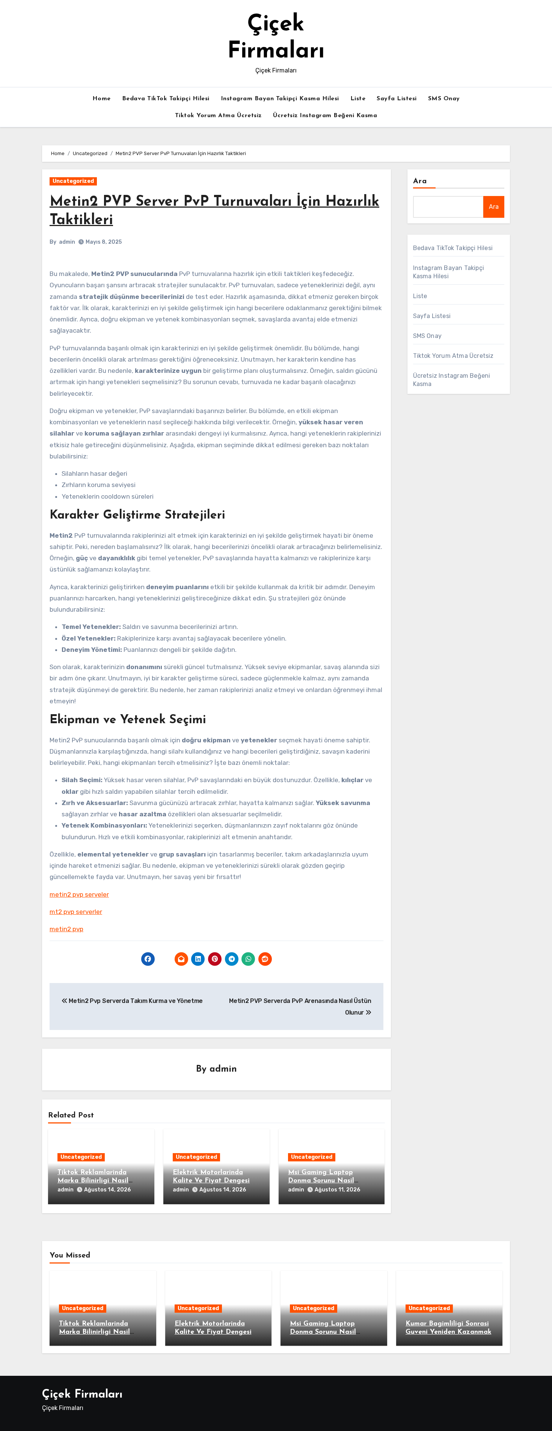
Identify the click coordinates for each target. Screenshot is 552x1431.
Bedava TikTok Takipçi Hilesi (166, 99)
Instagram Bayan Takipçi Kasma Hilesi (280, 99)
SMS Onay (444, 99)
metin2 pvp (66, 929)
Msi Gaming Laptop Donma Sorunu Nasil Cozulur (321, 1180)
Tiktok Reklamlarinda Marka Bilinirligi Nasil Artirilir (92, 1180)
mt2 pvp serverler (76, 911)
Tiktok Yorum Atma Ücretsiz (218, 116)
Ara (420, 181)
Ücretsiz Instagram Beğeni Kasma (325, 116)
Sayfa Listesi (397, 99)
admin (67, 242)
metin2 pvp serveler (79, 894)
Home (101, 99)
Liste (358, 99)
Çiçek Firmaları (82, 1395)
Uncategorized (73, 181)
